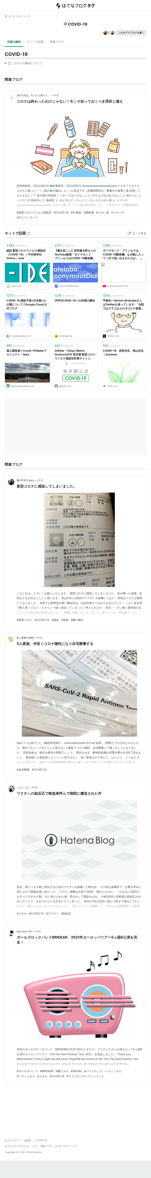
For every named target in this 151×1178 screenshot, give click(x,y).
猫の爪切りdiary (25, 480)
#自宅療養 (23, 769)
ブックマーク (16, 245)
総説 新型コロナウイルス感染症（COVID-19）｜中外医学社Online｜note (26, 254)
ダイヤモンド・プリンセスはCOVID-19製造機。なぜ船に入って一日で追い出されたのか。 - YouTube (123, 254)
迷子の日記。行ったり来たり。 (33, 95)
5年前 (38, 931)
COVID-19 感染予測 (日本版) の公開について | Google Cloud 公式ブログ (26, 304)
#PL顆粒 (76, 212)
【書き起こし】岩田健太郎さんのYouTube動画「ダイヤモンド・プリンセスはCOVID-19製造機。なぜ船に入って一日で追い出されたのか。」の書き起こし (75, 254)
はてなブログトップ (65, 1146)
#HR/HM (76, 1071)
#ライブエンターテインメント (85, 1076)
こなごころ (23, 787)
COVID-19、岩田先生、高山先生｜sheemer (123, 352)
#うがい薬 (102, 212)
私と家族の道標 (25, 637)
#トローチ (117, 212)
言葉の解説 (14, 41)
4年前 (40, 480)
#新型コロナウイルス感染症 (34, 212)
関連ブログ (57, 41)
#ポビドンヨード (27, 217)
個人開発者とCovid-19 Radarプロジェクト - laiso (26, 352)
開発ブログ (46, 1146)
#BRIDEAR (46, 1071)
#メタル (42, 1076)
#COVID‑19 (61, 212)
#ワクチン (52, 913)
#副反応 (66, 913)
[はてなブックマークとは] (28, 233)
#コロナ (22, 913)
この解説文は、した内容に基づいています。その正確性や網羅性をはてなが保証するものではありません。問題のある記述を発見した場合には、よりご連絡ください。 (23, 64)
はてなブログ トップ (19, 16)
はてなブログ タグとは (17, 1146)
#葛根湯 (89, 212)
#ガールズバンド (27, 1071)
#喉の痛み (77, 619)
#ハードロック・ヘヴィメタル (103, 1071)
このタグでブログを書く (131, 32)
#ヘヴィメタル (26, 1076)
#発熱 (64, 619)
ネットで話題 (35, 41)
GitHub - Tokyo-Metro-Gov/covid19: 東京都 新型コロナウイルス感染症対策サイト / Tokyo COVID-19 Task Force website (75, 355)
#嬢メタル (62, 1071)
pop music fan (24, 931)
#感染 (55, 619)
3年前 (56, 95)
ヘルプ (34, 1146)
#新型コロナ (24, 619)
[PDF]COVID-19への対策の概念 (75, 300)
